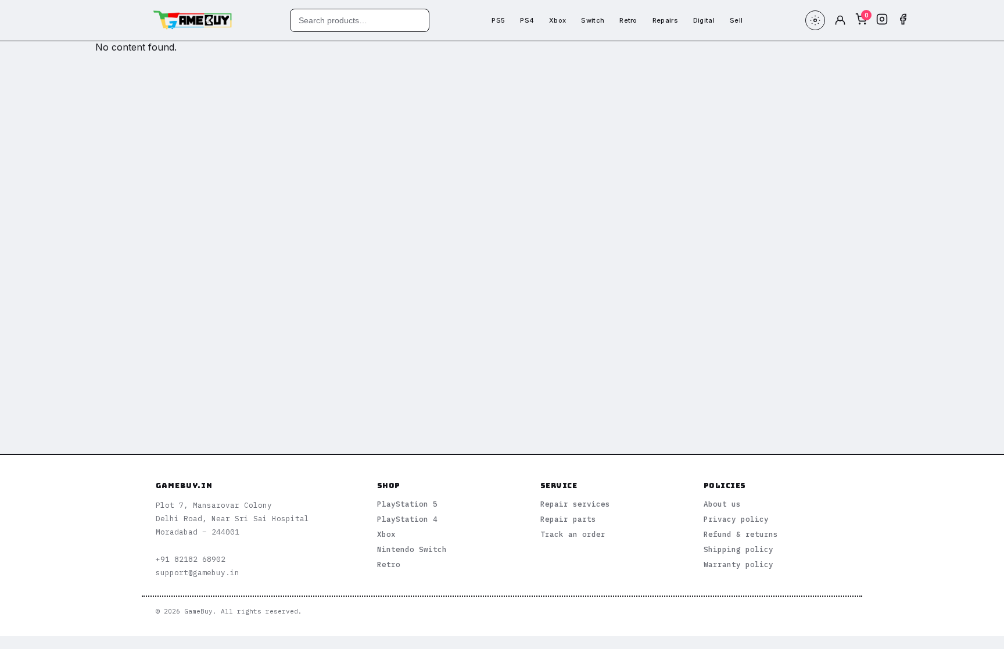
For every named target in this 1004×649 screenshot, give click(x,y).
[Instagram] (882, 20)
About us (722, 503)
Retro (628, 20)
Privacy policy (736, 518)
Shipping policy (738, 549)
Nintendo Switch (412, 549)
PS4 (527, 20)
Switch (592, 20)
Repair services (575, 503)
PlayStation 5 (407, 503)
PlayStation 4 (407, 518)
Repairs (665, 20)
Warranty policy (738, 564)
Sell (736, 20)
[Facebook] (903, 20)
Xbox (557, 20)
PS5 (498, 20)
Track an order (572, 534)
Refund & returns (741, 534)
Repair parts (568, 518)
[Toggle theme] (815, 20)
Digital (704, 20)
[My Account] (840, 20)
